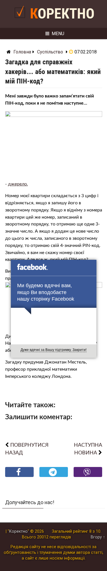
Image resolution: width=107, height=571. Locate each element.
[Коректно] (21, 20)
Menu (58, 33)
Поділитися (19, 476)
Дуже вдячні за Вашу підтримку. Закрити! (53, 350)
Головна (22, 52)
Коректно (62, 13)
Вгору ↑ (98, 537)
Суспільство (50, 52)
